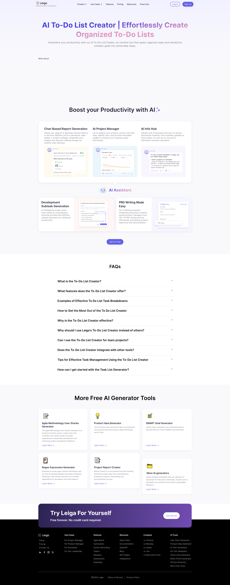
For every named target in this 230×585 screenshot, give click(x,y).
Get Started (171, 515)
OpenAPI (123, 547)
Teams (96, 551)
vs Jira (147, 551)
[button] (82, 4)
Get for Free (115, 242)
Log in (175, 4)
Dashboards (99, 558)
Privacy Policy (133, 577)
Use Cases (69, 535)
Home (41, 540)
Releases (97, 555)
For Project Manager (73, 540)
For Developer (70, 547)
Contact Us (44, 547)
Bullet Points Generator (180, 558)
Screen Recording (102, 547)
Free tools (144, 4)
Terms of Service (115, 577)
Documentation (127, 544)
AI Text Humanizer (178, 547)
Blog (122, 551)
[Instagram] (48, 552)
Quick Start (125, 540)
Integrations (125, 558)
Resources (131, 4)
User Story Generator (180, 540)
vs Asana (148, 547)
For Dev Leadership (73, 551)
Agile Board (99, 540)
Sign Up (188, 4)
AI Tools (174, 535)
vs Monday (148, 544)
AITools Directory (178, 562)
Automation (99, 544)
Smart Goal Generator (180, 555)
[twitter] (53, 552)
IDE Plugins (125, 555)
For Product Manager (74, 544)
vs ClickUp (148, 540)
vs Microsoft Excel (152, 555)
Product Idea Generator (181, 544)
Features (110, 4)
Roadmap (98, 562)
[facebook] (44, 552)
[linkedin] (40, 552)
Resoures (124, 535)
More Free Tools (177, 566)
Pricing (120, 4)
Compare (148, 535)
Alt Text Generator (178, 551)
